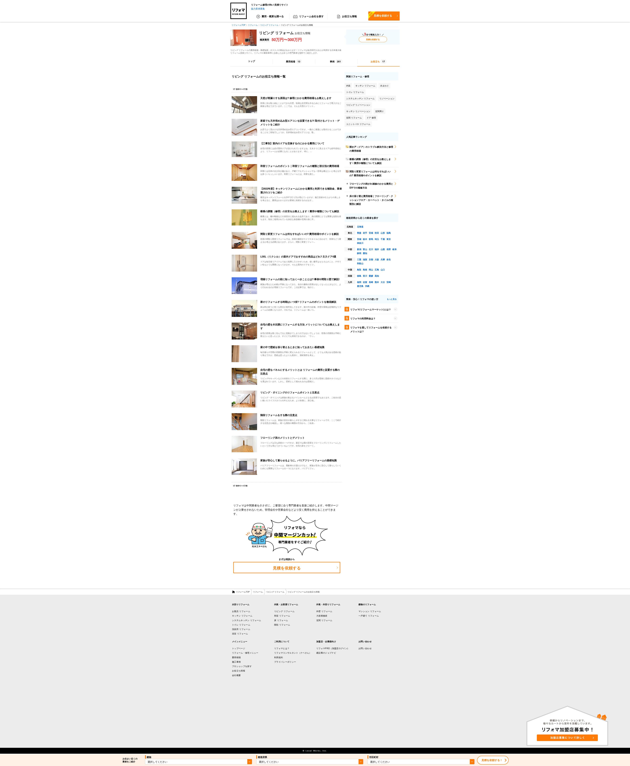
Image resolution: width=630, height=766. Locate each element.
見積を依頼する (380, 14)
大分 (383, 282)
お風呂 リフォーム (241, 611)
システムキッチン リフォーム (246, 620)
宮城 (371, 232)
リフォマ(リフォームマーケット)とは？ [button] (370, 309)
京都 (371, 259)
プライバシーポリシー (285, 661)
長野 (389, 249)
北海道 (360, 226)
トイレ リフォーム (241, 624)
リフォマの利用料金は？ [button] (363, 318)
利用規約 (278, 657)
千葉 (383, 239)
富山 (365, 249)
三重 (359, 259)
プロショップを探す (242, 666)
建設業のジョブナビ (326, 652)
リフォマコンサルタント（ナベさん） (292, 652)
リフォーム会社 (311, 16)
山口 (383, 269)
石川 (371, 249)
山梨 (383, 249)
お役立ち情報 (349, 16)
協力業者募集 (258, 8)
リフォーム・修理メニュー (245, 652)
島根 (365, 269)
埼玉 (377, 239)
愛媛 (371, 275)
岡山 (371, 269)
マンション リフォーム (369, 611)
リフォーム (258, 591)
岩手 (365, 232)
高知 (377, 275)
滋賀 (365, 259)
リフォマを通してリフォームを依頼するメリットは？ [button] (371, 329)
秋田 (377, 232)
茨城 (359, 239)
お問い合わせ (365, 648)
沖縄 (367, 285)
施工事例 (236, 661)
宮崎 (389, 282)
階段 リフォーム (282, 624)
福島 (389, 232)
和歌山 (360, 263)
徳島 (359, 275)
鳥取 (359, 269)
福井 (377, 249)
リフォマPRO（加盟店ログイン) (332, 648)
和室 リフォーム (282, 615)
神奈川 (360, 243)
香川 (365, 275)
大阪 (377, 259)
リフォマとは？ (281, 648)
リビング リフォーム (275, 591)
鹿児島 (360, 285)
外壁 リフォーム (324, 611)
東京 (389, 239)
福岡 (359, 282)
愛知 (365, 253)
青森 (359, 232)
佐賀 (365, 282)
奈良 (389, 259)
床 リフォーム (281, 620)
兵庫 (383, 259)
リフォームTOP (243, 591)
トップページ (238, 648)
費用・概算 (273, 16)
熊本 (377, 282)
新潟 (359, 249)
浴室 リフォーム (240, 633)
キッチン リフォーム (242, 615)
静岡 (359, 253)
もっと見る (392, 299)
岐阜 (394, 249)
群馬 (371, 239)
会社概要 (236, 675)
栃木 (365, 239)
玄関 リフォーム (324, 620)
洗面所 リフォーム (241, 629)
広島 (377, 269)
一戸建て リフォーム (368, 615)
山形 (383, 232)
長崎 (371, 282)
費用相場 (236, 657)
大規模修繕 (321, 615)
